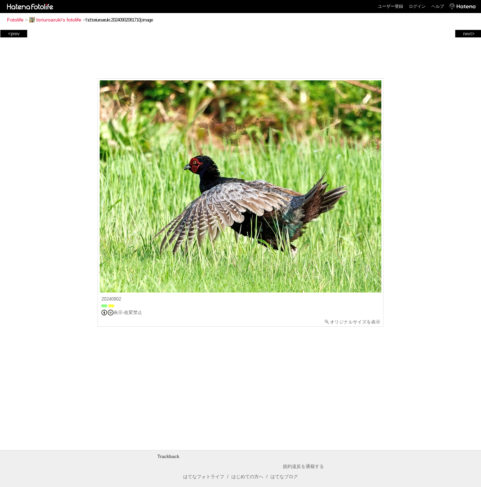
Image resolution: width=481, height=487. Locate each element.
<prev (14, 33)
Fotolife (15, 20)
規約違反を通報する (303, 466)
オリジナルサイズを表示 (355, 322)
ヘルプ (437, 6)
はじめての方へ (247, 476)
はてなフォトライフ (203, 476)
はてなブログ (284, 476)
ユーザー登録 (390, 6)
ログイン (417, 6)
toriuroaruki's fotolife (58, 20)
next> (469, 33)
